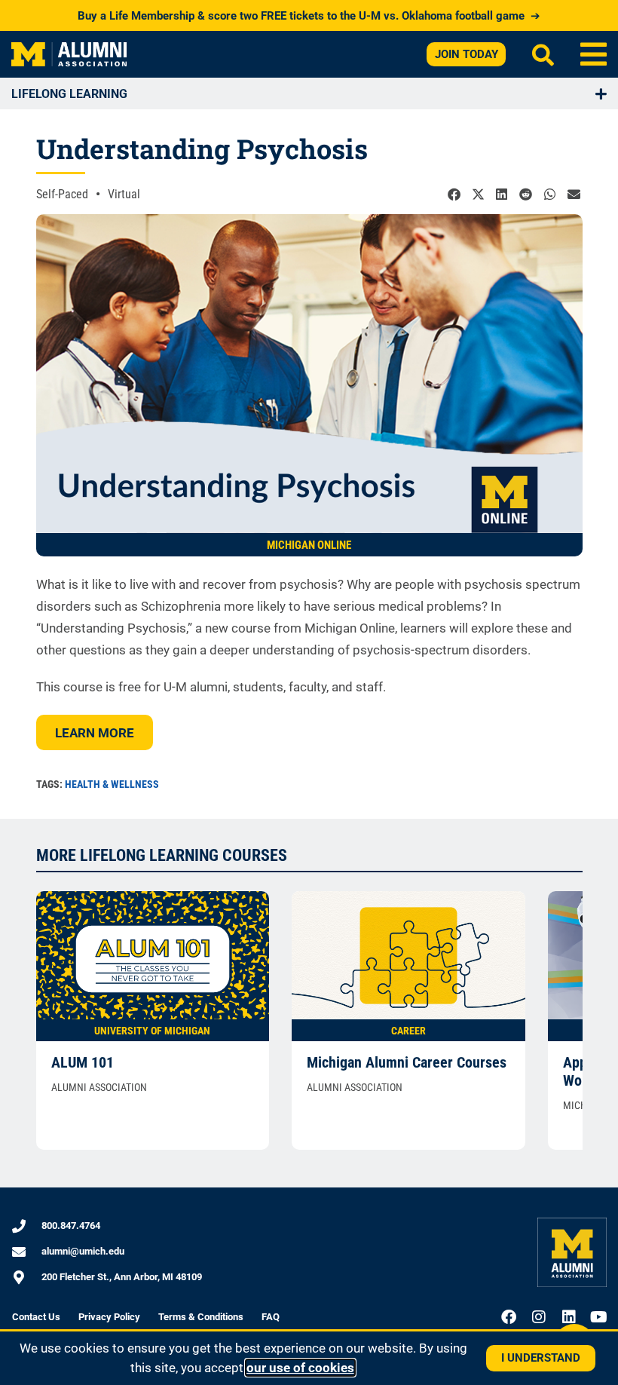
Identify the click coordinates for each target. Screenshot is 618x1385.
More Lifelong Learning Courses (161, 855)
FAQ (271, 1316)
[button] (593, 54)
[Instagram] (538, 1317)
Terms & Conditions (200, 1316)
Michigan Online (309, 545)
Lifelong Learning (69, 94)
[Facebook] (508, 1317)
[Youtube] (599, 1317)
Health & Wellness (112, 784)
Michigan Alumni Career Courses (406, 1062)
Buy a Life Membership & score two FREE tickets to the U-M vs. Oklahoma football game (309, 16)
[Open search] (543, 54)
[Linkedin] (569, 1317)
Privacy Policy (109, 1316)
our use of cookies (300, 1367)
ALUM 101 (82, 1062)
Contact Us (36, 1316)
